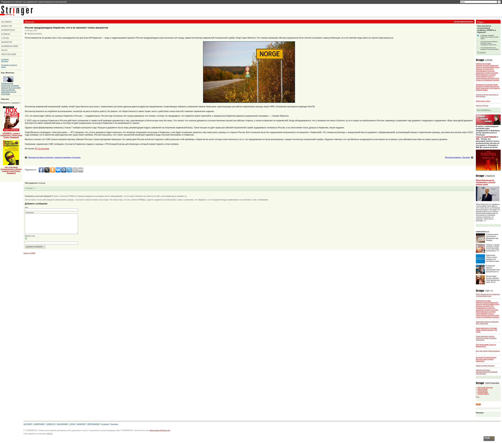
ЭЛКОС (50, 434)
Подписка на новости (9, 65)
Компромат (39, 424)
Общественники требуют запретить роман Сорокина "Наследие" (486, 338)
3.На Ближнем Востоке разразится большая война (489, 48)
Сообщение (29, 213)
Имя (26, 207)
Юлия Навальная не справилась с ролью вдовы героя (485, 182)
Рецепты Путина (482, 106)
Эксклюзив (62, 424)
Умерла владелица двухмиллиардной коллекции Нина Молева (486, 372)
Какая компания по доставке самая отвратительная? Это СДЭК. (486, 330)
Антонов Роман (483, 392)
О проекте (5, 59)
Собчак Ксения (482, 390)
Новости (51, 424)
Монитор (81, 424)
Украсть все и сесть (483, 101)
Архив (3, 67)
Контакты (4, 61)
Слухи (72, 424)
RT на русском (42, 148)
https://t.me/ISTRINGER (486, 137)
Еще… (478, 397)
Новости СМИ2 (29, 253)
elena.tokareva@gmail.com (160, 430)
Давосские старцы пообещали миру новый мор (487, 322)
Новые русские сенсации (485, 366)
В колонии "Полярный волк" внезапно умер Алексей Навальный (486, 359)
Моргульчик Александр (485, 387)
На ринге (28, 424)
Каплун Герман (482, 389)
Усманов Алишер (483, 394)
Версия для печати (34, 33)
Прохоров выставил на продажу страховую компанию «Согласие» (54, 157)
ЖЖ (477, 139)
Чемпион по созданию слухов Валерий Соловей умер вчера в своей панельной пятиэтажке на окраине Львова (488, 87)
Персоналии (93, 424)
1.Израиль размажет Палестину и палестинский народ (489, 37)
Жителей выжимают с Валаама (457, 157)
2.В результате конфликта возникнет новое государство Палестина (489, 43)
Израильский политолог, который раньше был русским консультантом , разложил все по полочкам (10, 88)
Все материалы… (484, 110)
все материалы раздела (463, 21)
